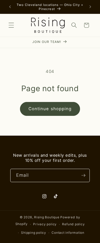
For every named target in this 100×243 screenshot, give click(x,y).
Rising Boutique (46, 217)
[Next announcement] (90, 7)
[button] (11, 25)
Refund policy (73, 224)
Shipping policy (33, 233)
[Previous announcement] (10, 7)
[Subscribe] (83, 175)
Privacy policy (45, 224)
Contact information (68, 233)
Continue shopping (50, 108)
